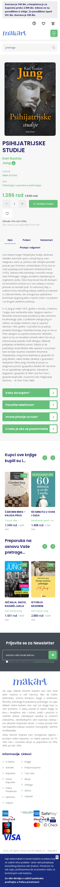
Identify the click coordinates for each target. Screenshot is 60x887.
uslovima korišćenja (44, 661)
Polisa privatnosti (11, 789)
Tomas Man (11, 520)
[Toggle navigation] (54, 33)
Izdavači (28, 796)
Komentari (46, 239)
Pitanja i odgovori (30, 247)
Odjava (9, 802)
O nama (10, 761)
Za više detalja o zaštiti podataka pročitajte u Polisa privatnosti (24, 880)
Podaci (26, 239)
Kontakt (10, 767)
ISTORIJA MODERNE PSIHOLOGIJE (39, 604)
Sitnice (27, 790)
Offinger (28, 784)
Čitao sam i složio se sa (31, 661)
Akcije (27, 779)
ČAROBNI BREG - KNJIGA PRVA (15, 513)
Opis (10, 239)
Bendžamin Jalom (40, 520)
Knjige (27, 761)
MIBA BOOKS (9, 175)
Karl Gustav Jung (12, 160)
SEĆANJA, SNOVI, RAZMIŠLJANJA (15, 604)
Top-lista (29, 773)
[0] (53, 23)
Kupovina (10, 773)
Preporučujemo (31, 767)
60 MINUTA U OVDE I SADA (43, 513)
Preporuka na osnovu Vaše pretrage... (18, 546)
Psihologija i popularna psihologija (21, 185)
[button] (44, 457)
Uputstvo (10, 796)
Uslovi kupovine (10, 780)
